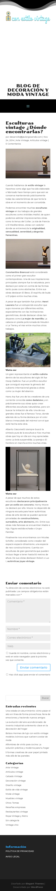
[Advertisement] (28, 53)
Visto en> (11, 370)
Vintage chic (12, 825)
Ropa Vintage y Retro (17, 816)
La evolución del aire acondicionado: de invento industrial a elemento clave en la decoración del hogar (27, 725)
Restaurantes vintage (17, 811)
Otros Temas (12, 803)
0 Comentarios (13, 144)
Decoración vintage (16, 780)
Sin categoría (12, 820)
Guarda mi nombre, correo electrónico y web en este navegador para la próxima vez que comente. (28, 656)
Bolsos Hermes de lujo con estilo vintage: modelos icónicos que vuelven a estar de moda (27, 736)
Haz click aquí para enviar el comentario (29, 674)
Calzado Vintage (14, 776)
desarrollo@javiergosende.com (26, 137)
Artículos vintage (39, 140)
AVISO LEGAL (13, 856)
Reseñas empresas (16, 807)
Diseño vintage (13, 785)
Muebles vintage (14, 798)
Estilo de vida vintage (17, 789)
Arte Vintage (22, 140)
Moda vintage (13, 794)
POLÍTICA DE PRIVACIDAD (20, 851)
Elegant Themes (35, 883)
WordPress (37, 887)
